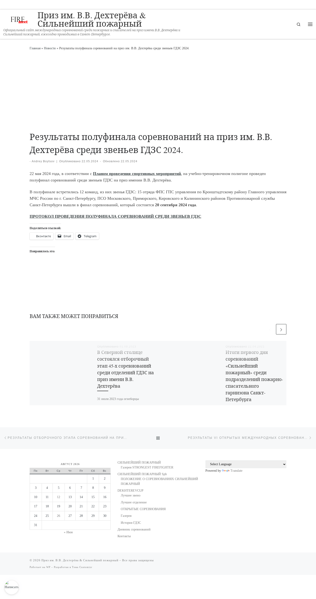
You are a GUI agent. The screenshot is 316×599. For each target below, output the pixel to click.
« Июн (68, 532)
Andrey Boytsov (43, 161)
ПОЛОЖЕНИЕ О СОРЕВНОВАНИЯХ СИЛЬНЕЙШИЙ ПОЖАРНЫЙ (159, 481)
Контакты (124, 536)
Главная (35, 48)
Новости (50, 48)
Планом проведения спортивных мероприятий (137, 173)
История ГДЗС (131, 522)
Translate (236, 470)
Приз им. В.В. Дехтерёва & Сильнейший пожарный (79, 560)
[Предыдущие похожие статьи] (270, 329)
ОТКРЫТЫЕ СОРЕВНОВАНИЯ (143, 509)
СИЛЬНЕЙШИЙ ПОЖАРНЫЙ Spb (142, 474)
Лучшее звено (130, 495)
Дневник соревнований (134, 529)
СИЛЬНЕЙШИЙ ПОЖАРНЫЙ (139, 462)
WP (48, 567)
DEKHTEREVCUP (130, 490)
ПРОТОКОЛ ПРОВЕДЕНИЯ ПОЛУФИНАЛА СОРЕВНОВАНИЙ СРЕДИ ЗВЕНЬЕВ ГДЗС (115, 216)
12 (58, 497)
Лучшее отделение (134, 502)
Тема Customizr (82, 567)
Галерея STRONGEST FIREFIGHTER (147, 467)
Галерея (126, 516)
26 (58, 516)
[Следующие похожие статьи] (281, 329)
